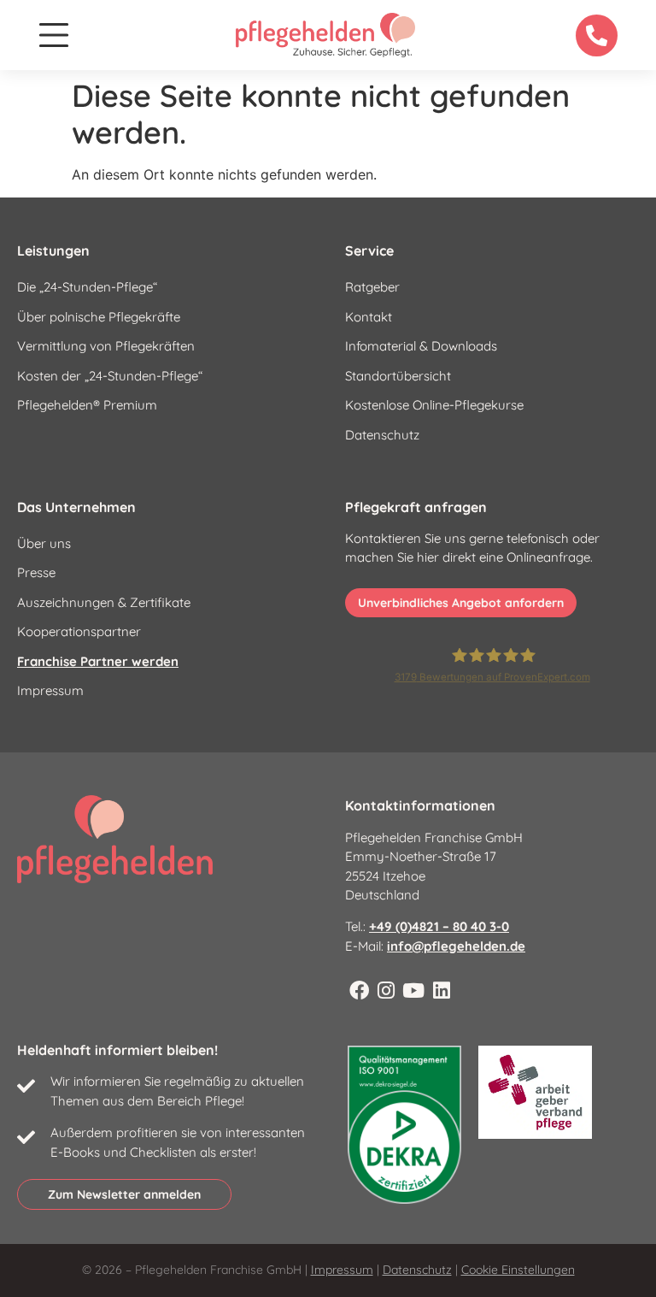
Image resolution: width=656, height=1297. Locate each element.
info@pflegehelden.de (456, 946)
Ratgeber (372, 287)
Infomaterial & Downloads (421, 346)
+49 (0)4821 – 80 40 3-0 (439, 926)
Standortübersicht (398, 376)
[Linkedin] (441, 991)
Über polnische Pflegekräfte (98, 317)
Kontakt (368, 317)
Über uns (44, 543)
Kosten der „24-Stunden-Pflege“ (109, 376)
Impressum (50, 690)
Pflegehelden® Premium (87, 405)
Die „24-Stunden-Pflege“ (87, 287)
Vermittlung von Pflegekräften (106, 346)
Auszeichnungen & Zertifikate (103, 602)
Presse (36, 572)
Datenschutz (382, 435)
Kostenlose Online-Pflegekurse (434, 405)
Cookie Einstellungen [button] (518, 1269)
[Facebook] (358, 991)
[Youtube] (413, 991)
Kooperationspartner (79, 631)
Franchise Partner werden (98, 661)
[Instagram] (386, 991)
